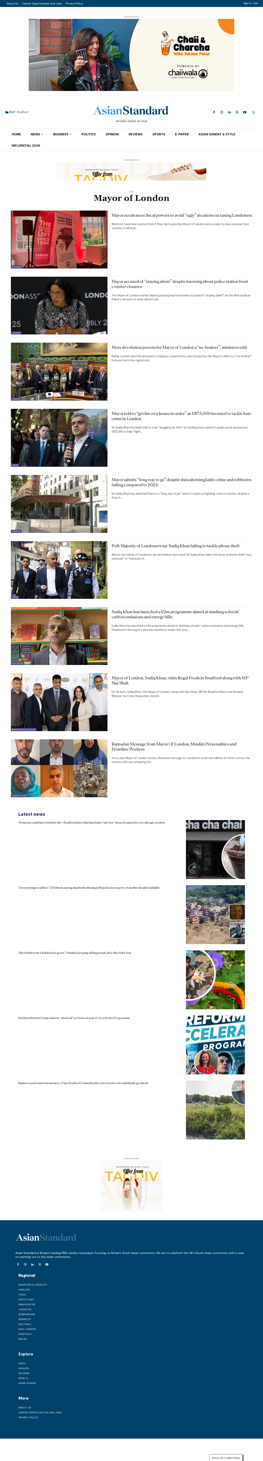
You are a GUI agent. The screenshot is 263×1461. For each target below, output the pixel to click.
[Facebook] (214, 112)
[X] (237, 112)
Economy (17, 267)
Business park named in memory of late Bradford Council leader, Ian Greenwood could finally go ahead (83, 1083)
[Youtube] (244, 112)
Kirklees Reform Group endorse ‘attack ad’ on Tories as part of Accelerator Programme (74, 1018)
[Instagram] (222, 112)
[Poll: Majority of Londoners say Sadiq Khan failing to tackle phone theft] (59, 570)
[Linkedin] (229, 112)
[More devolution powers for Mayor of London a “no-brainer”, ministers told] (59, 372)
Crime (15, 465)
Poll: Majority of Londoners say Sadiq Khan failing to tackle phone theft (176, 545)
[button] (253, 112)
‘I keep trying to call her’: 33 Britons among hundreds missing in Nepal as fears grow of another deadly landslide (89, 887)
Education (17, 663)
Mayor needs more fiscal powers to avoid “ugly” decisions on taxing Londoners (182, 215)
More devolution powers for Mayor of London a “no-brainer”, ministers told (179, 347)
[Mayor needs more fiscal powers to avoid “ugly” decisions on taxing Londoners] (59, 239)
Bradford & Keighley (24, 729)
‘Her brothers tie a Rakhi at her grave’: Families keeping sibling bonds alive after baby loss (74, 952)
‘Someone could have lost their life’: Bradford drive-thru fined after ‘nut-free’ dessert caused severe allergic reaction (91, 822)
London (16, 333)
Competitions (19, 795)
